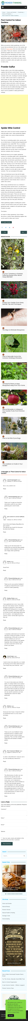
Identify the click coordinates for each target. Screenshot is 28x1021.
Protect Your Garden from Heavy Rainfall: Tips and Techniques (13, 303)
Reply (4, 488)
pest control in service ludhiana (15, 516)
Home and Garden (7, 903)
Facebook (2, 227)
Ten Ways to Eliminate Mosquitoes (13, 330)
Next (23, 232)
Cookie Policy (15, 1012)
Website (3, 831)
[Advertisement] (14, 109)
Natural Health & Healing (8, 912)
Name (3, 818)
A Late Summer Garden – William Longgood (13, 985)
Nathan (9, 706)
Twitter (6, 227)
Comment (4, 809)
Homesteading (6, 918)
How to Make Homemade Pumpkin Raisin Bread (12, 888)
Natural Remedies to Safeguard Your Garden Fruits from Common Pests (13, 410)
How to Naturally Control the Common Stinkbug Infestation (12, 357)
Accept (11, 1015)
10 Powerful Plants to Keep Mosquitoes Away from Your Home (13, 384)
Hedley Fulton (11, 598)
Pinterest (13, 227)
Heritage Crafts (6, 915)
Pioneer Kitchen (6, 909)
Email (3, 824)
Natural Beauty (6, 906)
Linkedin (9, 227)
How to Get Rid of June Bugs (11, 438)
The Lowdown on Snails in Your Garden (12, 464)
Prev (5, 232)
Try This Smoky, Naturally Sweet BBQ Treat (13, 979)
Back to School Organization (9, 982)
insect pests (9, 49)
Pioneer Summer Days (8, 988)
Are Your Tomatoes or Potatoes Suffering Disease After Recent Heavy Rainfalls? (12, 275)
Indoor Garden (7, 222)
